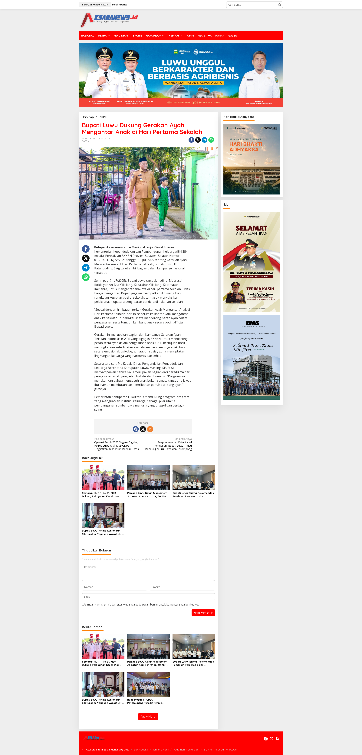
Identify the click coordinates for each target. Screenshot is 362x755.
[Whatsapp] (211, 140)
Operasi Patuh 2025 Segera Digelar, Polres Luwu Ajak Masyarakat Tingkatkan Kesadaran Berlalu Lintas (116, 444)
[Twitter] (143, 429)
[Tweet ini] (198, 140)
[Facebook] (136, 429)
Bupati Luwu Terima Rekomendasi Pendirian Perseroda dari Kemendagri (193, 494)
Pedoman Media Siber (186, 749)
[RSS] (150, 429)
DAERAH (86, 141)
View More (148, 716)
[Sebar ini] (191, 140)
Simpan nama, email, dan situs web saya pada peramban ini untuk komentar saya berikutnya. (142, 604)
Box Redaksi (141, 749)
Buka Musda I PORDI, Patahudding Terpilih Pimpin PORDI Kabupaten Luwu (144, 701)
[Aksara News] (108, 20)
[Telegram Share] (204, 140)
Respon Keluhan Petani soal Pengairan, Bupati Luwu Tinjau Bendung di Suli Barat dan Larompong (168, 444)
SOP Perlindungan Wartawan (221, 749)
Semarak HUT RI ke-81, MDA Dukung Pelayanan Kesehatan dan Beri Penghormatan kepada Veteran (102, 494)
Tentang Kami (161, 749)
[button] (279, 5)
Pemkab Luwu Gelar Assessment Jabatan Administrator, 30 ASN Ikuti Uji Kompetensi (147, 494)
